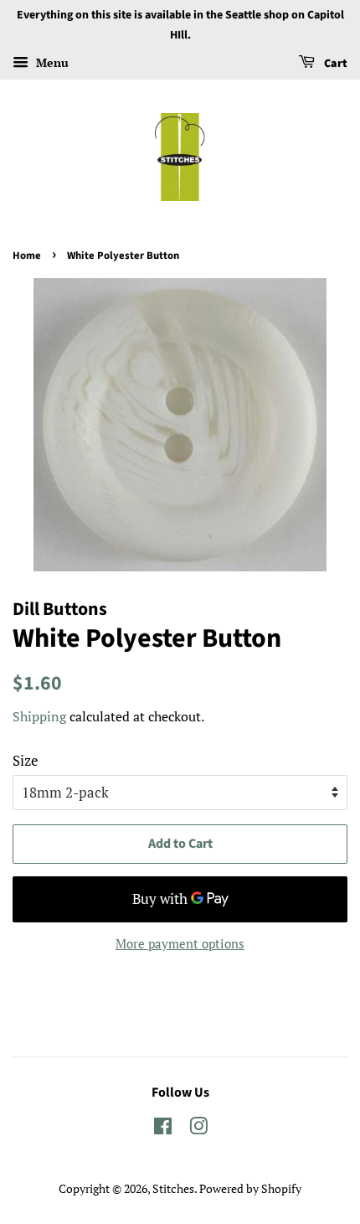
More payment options (180, 943)
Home (27, 255)
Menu (51, 62)
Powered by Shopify (250, 1188)
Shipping (39, 716)
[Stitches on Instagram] (198, 1129)
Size (26, 760)
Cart (334, 63)
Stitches (173, 1188)
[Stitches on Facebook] (162, 1129)
